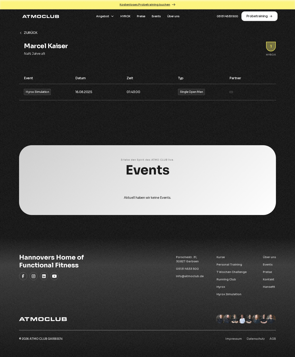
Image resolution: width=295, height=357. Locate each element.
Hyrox (221, 287)
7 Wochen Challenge (232, 272)
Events (156, 16)
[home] (40, 16)
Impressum (233, 339)
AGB (273, 339)
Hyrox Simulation (229, 294)
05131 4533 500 (227, 16)
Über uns (173, 16)
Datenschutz (256, 339)
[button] (105, 16)
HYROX (125, 16)
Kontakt (268, 279)
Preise (141, 16)
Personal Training (229, 264)
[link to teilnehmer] (231, 92)
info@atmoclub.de (190, 276)
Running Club (226, 279)
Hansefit (269, 287)
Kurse (221, 257)
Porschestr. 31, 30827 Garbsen (187, 259)
